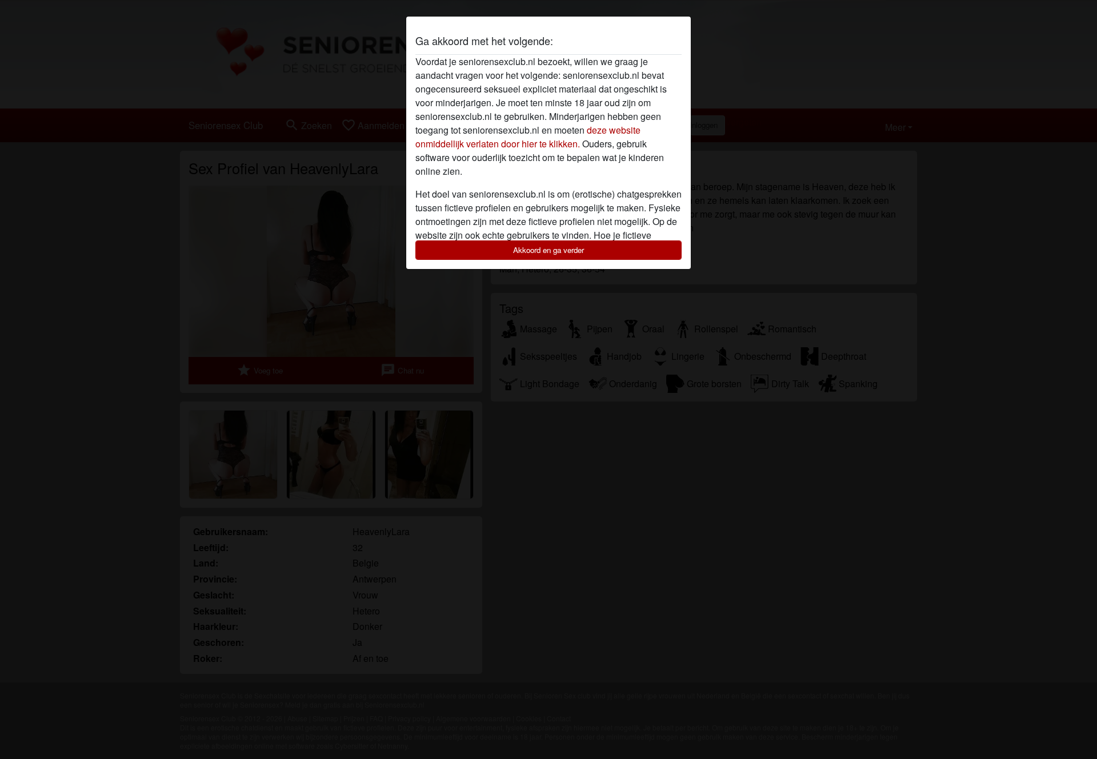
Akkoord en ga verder (548, 249)
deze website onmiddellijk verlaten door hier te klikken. (527, 136)
